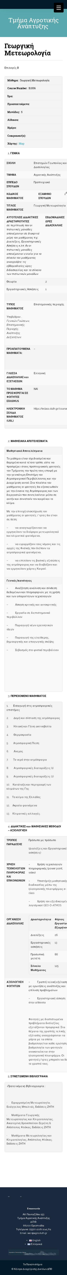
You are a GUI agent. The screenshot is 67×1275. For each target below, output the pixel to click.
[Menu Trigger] (59, 7)
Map (21, 143)
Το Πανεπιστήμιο (32, 1264)
